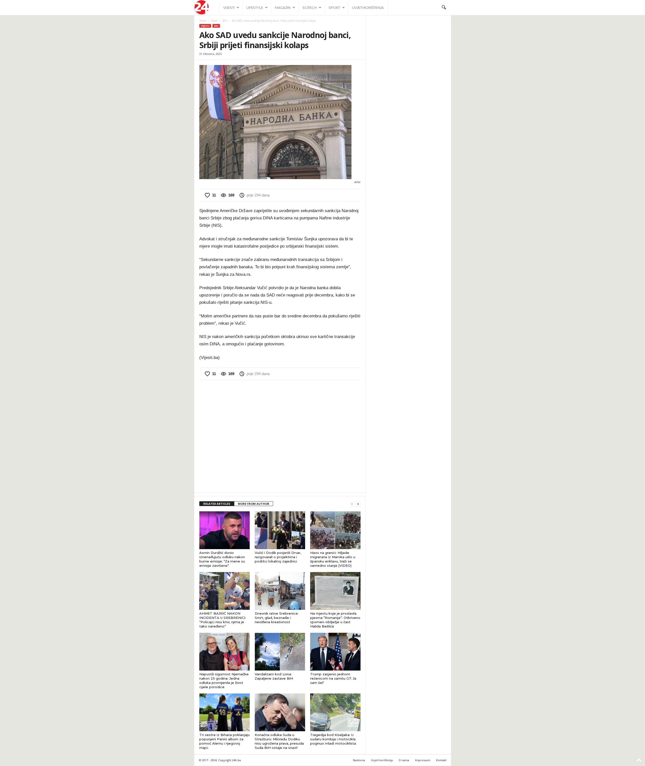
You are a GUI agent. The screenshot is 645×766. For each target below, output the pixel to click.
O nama (404, 760)
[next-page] (358, 504)
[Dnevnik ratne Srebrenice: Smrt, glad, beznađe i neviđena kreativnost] (280, 591)
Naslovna (359, 760)
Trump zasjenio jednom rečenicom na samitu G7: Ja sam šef (333, 678)
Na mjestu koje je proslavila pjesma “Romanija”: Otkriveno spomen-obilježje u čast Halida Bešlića (335, 619)
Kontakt (441, 760)
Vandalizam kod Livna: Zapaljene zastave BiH (274, 676)
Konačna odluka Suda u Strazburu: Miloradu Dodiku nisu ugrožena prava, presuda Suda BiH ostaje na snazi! (279, 741)
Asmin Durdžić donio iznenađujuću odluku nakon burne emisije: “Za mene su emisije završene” (222, 559)
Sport (334, 8)
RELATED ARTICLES (216, 504)
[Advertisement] (280, 435)
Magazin (283, 8)
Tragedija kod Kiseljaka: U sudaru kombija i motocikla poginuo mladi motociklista (333, 739)
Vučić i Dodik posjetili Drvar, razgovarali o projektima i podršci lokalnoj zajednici (278, 557)
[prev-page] (351, 504)
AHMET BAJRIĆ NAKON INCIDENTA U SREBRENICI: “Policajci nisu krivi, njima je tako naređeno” (222, 619)
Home (202, 20)
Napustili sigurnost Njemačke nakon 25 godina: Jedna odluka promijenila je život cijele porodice (224, 680)
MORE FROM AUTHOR (253, 504)
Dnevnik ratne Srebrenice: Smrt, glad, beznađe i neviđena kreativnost (277, 617)
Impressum (422, 760)
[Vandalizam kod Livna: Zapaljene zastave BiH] (280, 652)
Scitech (309, 8)
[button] (443, 7)
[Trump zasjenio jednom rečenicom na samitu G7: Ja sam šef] (335, 652)
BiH (225, 20)
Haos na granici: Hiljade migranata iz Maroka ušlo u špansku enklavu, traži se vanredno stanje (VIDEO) (332, 559)
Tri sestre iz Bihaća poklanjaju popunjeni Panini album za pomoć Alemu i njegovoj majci (224, 741)
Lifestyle (254, 8)
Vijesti (229, 8)
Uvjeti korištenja (368, 8)
